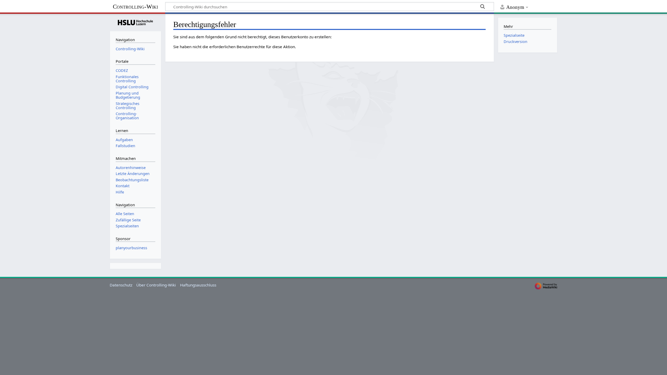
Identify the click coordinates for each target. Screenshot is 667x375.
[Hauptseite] (135, 22)
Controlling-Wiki (135, 6)
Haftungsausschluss (198, 285)
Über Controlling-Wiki (156, 285)
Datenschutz (121, 285)
